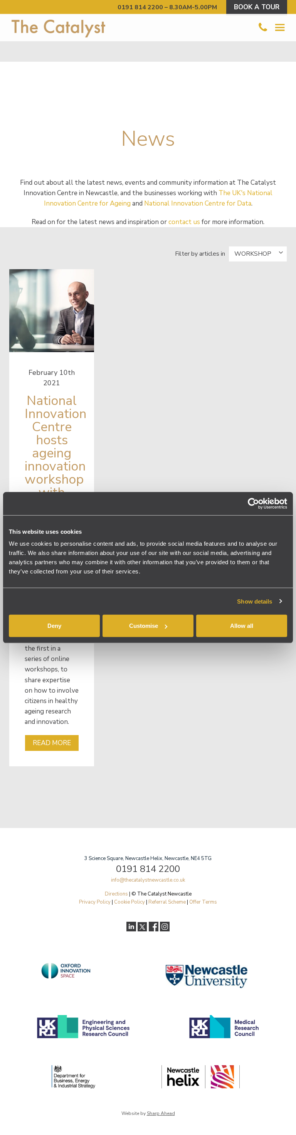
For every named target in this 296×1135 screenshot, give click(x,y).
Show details (254, 601)
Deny (54, 625)
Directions (116, 893)
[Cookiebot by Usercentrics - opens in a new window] (253, 503)
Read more (52, 743)
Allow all (241, 625)
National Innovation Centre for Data (197, 203)
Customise (143, 625)
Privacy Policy (95, 902)
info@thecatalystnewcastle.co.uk (148, 880)
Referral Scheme (167, 902)
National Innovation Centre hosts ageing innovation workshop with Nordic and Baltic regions (55, 473)
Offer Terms (203, 902)
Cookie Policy (129, 902)
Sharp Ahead (161, 1113)
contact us (184, 222)
